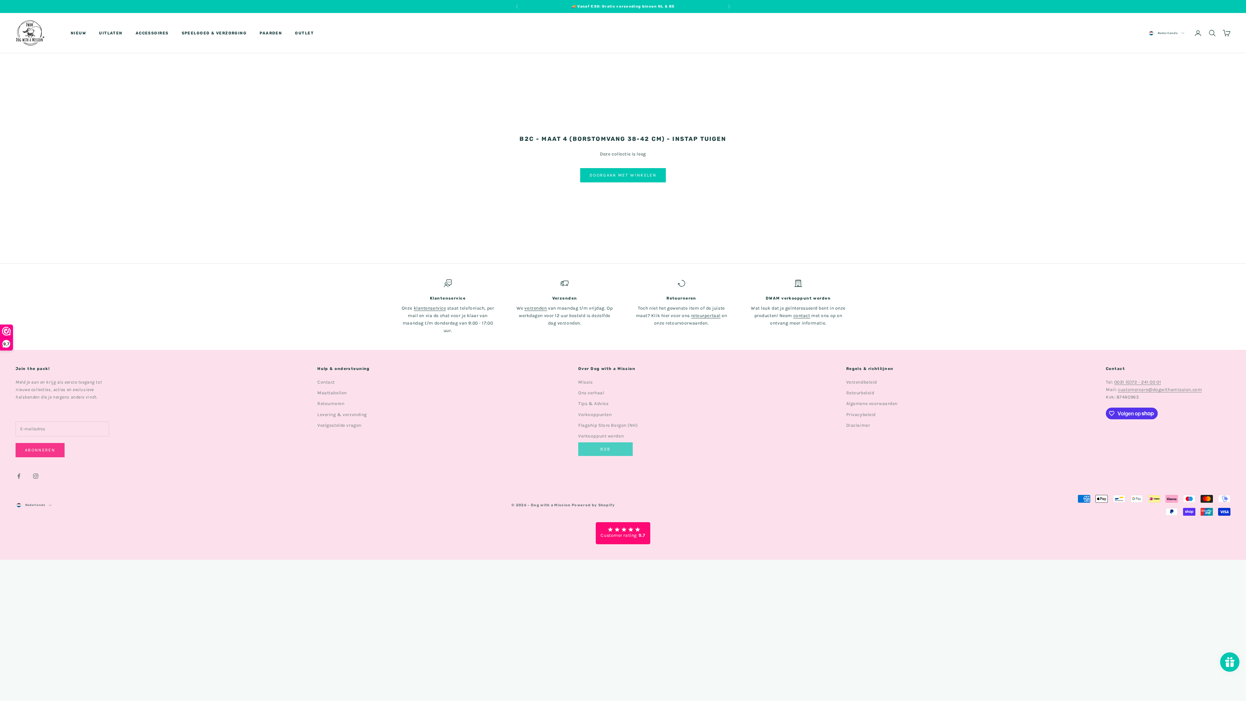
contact (801, 315)
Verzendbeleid (861, 382)
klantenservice (430, 308)
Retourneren (330, 403)
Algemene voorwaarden (872, 403)
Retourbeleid (860, 393)
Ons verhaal (591, 393)
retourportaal (706, 315)
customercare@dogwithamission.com (1160, 389)
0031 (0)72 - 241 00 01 (1137, 382)
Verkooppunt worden (601, 436)
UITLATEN (111, 33)
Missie (585, 382)
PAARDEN (271, 33)
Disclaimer (858, 425)
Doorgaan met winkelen (623, 175)
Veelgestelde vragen (339, 425)
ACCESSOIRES (152, 33)
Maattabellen (332, 393)
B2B (605, 449)
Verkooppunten (595, 414)
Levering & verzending (342, 414)
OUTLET (304, 33)
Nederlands (1168, 33)
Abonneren (40, 450)
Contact (326, 382)
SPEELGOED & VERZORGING (214, 33)
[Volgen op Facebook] (19, 476)
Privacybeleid (861, 414)
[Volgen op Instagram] (35, 476)
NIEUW (78, 33)
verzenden (535, 308)
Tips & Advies (593, 403)
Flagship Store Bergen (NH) (608, 425)
